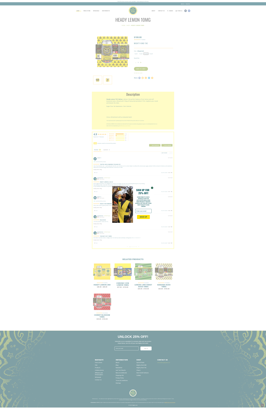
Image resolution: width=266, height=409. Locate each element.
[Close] (152, 187)
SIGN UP (143, 217)
